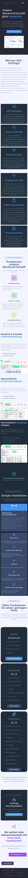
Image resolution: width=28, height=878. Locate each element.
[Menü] (22, 3)
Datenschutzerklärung (14, 875)
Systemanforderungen (10, 592)
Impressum (20, 872)
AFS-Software (9, 872)
